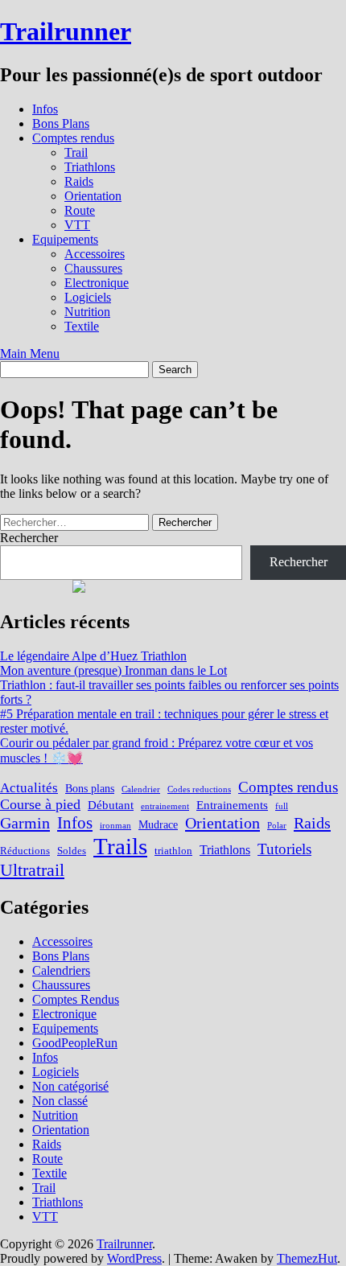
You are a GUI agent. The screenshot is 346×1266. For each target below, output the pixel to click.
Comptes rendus (73, 138)
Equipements (65, 239)
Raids (78, 181)
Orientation (93, 196)
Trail (76, 152)
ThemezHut (307, 1258)
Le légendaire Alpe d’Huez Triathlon (93, 656)
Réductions (25, 851)
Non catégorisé (70, 1086)
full (281, 806)
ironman (115, 825)
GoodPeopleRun (74, 1043)
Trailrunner (65, 31)
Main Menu (30, 353)
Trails (120, 846)
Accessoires (94, 254)
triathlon (173, 851)
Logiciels (87, 297)
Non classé (60, 1101)
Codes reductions (199, 789)
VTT (77, 225)
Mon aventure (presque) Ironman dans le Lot (113, 670)
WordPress (134, 1258)
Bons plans (89, 788)
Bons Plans (60, 123)
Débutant (111, 805)
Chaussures (93, 268)
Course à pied (40, 804)
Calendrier (141, 789)
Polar (276, 825)
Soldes (71, 851)
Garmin (25, 823)
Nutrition (87, 312)
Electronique (96, 283)
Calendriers (61, 970)
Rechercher (29, 538)
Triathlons (89, 167)
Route (79, 210)
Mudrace (158, 824)
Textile (81, 326)
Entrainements (232, 805)
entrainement (165, 806)
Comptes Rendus (75, 999)
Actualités (29, 787)
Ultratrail (32, 870)
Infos (45, 109)
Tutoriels (284, 849)
